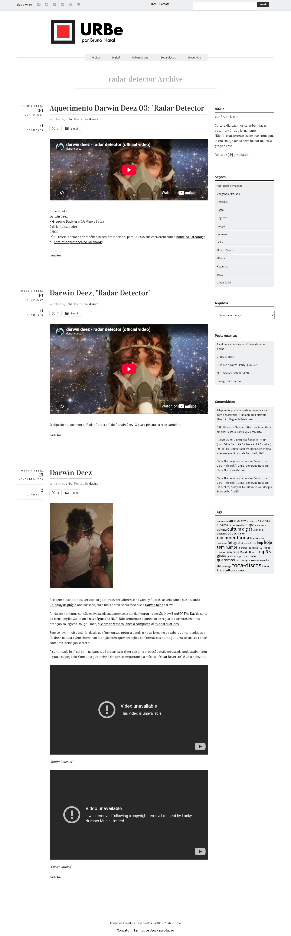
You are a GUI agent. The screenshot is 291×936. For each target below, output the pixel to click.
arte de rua (252, 521)
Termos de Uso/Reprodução (154, 930)
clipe (250, 525)
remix (255, 560)
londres (265, 547)
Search (263, 4)
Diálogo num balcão (229, 381)
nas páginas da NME (103, 618)
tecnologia (226, 566)
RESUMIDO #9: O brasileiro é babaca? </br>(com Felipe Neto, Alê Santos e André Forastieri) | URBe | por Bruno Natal (244, 444)
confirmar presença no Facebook (78, 242)
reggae (245, 560)
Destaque (222, 202)
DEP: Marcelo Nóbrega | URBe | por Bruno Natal (244, 427)
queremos (226, 559)
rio (219, 566)
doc (228, 533)
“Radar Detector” (170, 656)
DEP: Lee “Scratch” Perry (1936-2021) (238, 365)
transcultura (226, 570)
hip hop (257, 542)
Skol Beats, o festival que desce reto (241, 432)
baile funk (264, 521)
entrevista (258, 538)
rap (237, 560)
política (232, 556)
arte (243, 521)
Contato (164, 4)
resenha (264, 560)
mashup (221, 552)
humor (231, 547)
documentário (231, 537)
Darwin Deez (59, 216)
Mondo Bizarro (225, 250)
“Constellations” (167, 624)
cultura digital (240, 529)
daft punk (259, 529)
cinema (222, 525)
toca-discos (246, 565)
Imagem (221, 226)
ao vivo (234, 520)
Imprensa (222, 234)
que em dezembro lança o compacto (124, 624)
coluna (222, 529)
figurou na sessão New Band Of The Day (166, 613)
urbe (69, 119)
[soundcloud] (62, 5)
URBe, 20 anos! (225, 357)
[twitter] (46, 5)
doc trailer (238, 533)
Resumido (194, 57)
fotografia (235, 542)
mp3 (263, 552)
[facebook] (38, 5)
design (221, 533)
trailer (265, 566)
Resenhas (222, 266)
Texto (220, 274)
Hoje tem (222, 218)
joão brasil (253, 547)
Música (95, 57)
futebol (247, 543)
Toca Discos (168, 57)
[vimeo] (54, 5)
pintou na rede (156, 424)
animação (222, 521)
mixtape (233, 552)
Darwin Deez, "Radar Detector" (100, 293)
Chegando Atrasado (228, 194)
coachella (260, 525)
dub (249, 538)
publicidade (247, 556)
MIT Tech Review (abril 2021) (233, 373)
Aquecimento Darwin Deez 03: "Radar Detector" (128, 108)
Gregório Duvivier (64, 221)
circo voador (237, 525)
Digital (116, 57)
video (240, 570)
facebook (222, 543)
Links (220, 242)
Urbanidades (140, 57)
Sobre (153, 4)
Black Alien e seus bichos (231, 470)
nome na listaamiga (190, 237)
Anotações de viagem (229, 186)
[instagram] (78, 5)
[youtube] (70, 5)
